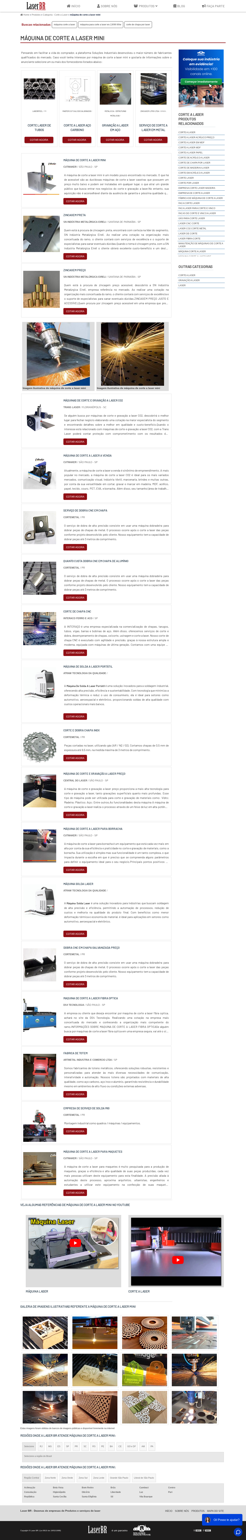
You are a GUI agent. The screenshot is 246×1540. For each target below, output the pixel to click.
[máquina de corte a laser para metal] (94, 1370)
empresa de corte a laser (194, 193)
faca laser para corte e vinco (196, 208)
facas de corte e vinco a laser (197, 213)
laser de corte (187, 233)
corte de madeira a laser (193, 168)
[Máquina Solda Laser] (39, 915)
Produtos (147, 6)
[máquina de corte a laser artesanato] (45, 1370)
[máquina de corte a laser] (194, 1407)
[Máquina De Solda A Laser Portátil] (39, 698)
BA (111, 1446)
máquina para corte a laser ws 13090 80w (100, 24)
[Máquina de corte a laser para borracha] (39, 860)
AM (143, 1446)
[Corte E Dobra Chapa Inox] (39, 761)
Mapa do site (215, 1511)
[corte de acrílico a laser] (144, 1407)
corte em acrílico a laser (194, 173)
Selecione (29, 1446)
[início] (36, 6)
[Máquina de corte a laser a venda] (39, 487)
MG (50, 1446)
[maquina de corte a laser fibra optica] (39, 1029)
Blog (181, 6)
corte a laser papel (190, 152)
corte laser (186, 178)
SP (67, 1446)
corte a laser (186, 132)
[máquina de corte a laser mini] (58, 354)
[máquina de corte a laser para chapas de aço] (194, 1333)
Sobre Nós (109, 6)
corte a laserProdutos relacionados (190, 119)
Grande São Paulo (119, 1478)
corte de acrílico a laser (194, 157)
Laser (182, 285)
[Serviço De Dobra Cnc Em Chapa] (39, 541)
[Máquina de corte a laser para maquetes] (39, 1182)
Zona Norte (50, 1478)
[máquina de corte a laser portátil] (144, 1370)
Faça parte (216, 6)
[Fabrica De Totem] (39, 1084)
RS (93, 1446)
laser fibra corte (189, 238)
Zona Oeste (67, 1478)
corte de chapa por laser (138, 24)
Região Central (31, 1478)
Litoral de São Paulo (144, 1478)
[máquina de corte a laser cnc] (45, 1333)
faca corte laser (189, 203)
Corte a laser (186, 275)
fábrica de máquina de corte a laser (200, 198)
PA (152, 1446)
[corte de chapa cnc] (39, 642)
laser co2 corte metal (192, 228)
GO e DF (131, 1446)
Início (75, 6)
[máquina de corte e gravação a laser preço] (39, 805)
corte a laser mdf (189, 147)
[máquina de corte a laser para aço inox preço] (194, 1370)
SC (85, 1446)
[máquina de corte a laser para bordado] (144, 1333)
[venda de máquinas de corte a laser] (94, 1333)
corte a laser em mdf (191, 142)
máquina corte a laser (64, 24)
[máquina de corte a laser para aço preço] (94, 1407)
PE (102, 1446)
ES (58, 1446)
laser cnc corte (188, 223)
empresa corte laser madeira (196, 188)
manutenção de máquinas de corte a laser (200, 245)
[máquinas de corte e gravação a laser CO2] (39, 431)
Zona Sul (83, 1478)
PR (76, 1446)
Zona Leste (98, 1478)
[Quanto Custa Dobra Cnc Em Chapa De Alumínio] (39, 592)
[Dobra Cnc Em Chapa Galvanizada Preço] (39, 979)
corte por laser (188, 183)
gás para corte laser (191, 218)
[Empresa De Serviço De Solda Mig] (39, 1139)
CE (120, 1446)
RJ (41, 1446)
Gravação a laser (189, 280)
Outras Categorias (195, 266)
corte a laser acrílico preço (196, 137)
